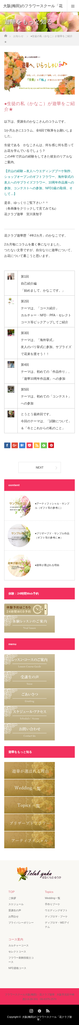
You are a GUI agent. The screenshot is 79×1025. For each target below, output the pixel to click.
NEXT (40, 467)
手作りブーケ (52, 904)
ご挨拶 (12, 898)
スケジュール (16, 904)
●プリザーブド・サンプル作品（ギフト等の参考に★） (52, 535)
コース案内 (15, 939)
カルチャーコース (18, 945)
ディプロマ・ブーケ (56, 916)
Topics (49, 891)
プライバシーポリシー (21, 922)
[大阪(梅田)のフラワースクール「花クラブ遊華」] (39, 878)
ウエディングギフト (56, 910)
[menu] (73, 6)
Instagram (31, 1010)
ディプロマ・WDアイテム (57, 924)
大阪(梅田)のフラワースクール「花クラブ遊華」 (47, 1018)
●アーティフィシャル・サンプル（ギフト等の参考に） (52, 505)
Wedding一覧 (52, 898)
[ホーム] (5, 34)
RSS (47, 1010)
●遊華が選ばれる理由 (47, 565)
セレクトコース (17, 951)
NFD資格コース (17, 968)
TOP (11, 891)
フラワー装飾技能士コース (21, 959)
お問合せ (13, 916)
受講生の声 (14, 910)
